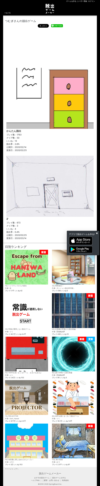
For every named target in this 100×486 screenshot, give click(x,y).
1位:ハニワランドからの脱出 (16, 286)
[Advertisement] (50, 47)
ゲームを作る (71, 1)
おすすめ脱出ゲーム (41, 478)
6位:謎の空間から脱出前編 (62, 373)
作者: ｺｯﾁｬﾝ (9, 462)
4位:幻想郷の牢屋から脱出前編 (64, 329)
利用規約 (65, 480)
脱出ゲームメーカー (50, 473)
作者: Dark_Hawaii (12, 419)
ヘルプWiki (35, 480)
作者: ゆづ (56, 462)
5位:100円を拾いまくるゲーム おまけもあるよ (23, 373)
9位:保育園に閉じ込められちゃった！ (19, 459)
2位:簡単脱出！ (58, 286)
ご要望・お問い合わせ (50, 480)
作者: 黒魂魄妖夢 (58, 332)
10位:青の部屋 (57, 460)
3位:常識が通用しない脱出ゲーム (17, 329)
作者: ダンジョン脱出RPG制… (63, 288)
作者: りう (9, 332)
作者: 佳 (8, 288)
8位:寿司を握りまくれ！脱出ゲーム (65, 416)
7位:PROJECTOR (11, 416)
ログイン (91, 1)
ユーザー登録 (82, 1)
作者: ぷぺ (9, 375)
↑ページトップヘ (11, 469)
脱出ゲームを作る (59, 478)
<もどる (7, 13)
